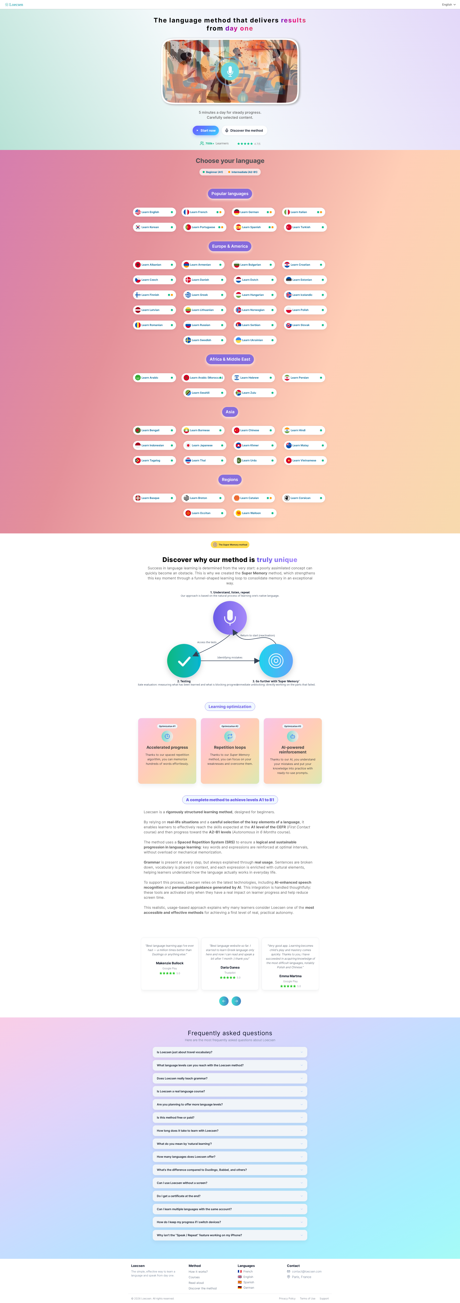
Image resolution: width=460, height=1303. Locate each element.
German (248, 1287)
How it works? (198, 1271)
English (447, 4)
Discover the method (203, 1288)
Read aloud (196, 1283)
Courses (194, 1277)
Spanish (248, 1282)
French (248, 1271)
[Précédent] (224, 1001)
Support (324, 1298)
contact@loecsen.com (307, 1271)
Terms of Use (307, 1298)
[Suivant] (236, 1001)
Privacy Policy (287, 1298)
